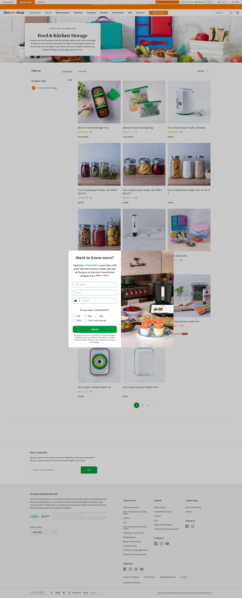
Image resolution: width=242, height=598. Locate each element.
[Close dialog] (171, 253)
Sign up (94, 329)
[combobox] (77, 300)
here (97, 342)
